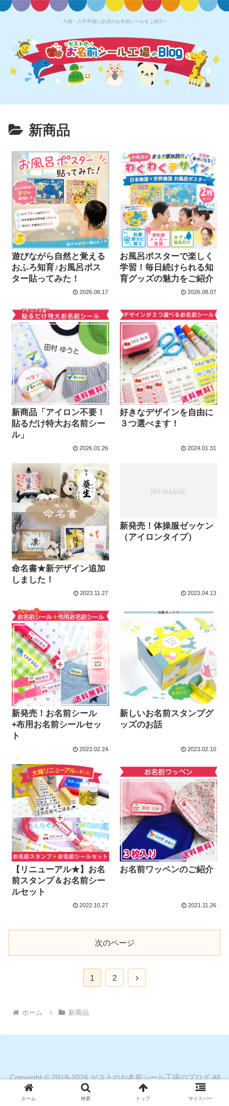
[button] (207, 938)
